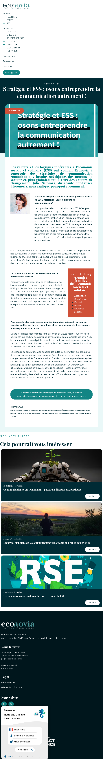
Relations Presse (15, 38)
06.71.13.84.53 (7, 668)
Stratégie (11, 32)
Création (11, 35)
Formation (12, 51)
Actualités (8, 66)
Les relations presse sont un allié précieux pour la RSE (33, 596)
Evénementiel (13, 48)
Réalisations (9, 56)
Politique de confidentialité (11, 687)
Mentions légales (8, 682)
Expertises (8, 28)
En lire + (92, 496)
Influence (12, 41)
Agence (6, 13)
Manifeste (12, 17)
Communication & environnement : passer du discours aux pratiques (42, 489)
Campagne (12, 45)
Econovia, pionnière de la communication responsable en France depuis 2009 (46, 542)
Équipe (10, 20)
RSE (8, 23)
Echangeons (11, 72)
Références (8, 61)
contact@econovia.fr (9, 665)
